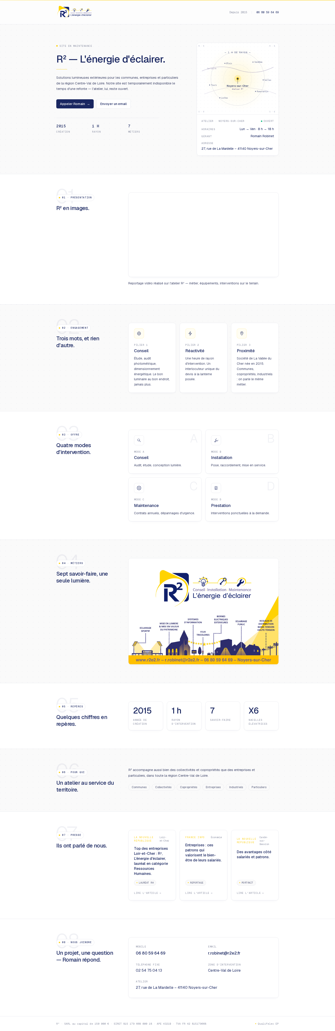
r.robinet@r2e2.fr (224, 953)
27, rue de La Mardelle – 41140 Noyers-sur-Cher (176, 987)
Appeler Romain (75, 104)
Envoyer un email (113, 104)
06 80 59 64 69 (267, 12)
